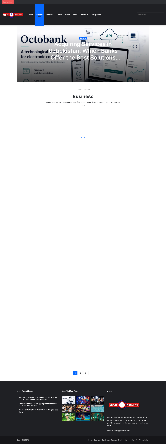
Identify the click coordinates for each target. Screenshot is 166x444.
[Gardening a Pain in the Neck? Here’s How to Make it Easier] (68, 417)
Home (31, 15)
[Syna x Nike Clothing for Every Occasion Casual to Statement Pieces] (68, 408)
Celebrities (49, 15)
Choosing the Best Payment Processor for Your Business (59, 208)
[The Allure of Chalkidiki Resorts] (97, 408)
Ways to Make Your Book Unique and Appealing (102, 277)
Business (39, 15)
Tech (75, 15)
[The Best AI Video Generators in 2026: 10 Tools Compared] (83, 400)
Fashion (59, 15)
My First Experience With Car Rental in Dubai (102, 310)
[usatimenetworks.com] (13, 14)
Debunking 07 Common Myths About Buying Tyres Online (61, 360)
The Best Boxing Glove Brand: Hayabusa (101, 192)
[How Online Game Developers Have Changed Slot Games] (83, 408)
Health (67, 15)
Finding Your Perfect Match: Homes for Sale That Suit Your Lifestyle (101, 224)
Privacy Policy (96, 15)
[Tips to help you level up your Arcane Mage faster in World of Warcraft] (97, 417)
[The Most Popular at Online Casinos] (83, 416)
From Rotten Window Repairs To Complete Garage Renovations (58, 309)
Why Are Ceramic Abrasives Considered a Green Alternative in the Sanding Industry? (102, 155)
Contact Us (84, 15)
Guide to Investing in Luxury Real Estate (57, 277)
